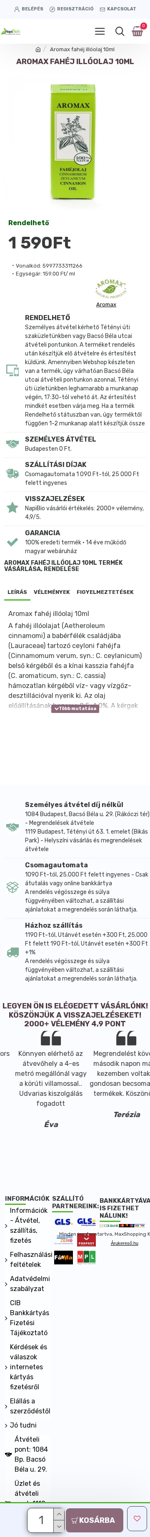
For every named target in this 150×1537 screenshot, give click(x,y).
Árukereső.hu (124, 1243)
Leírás (17, 592)
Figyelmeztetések (105, 592)
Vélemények (52, 592)
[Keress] (119, 31)
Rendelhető (28, 223)
